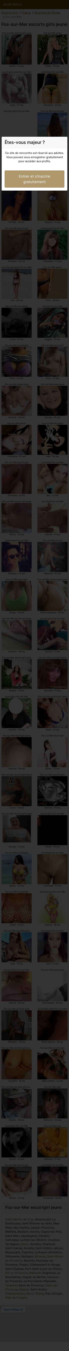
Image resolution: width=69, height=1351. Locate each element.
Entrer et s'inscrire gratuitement (34, 179)
